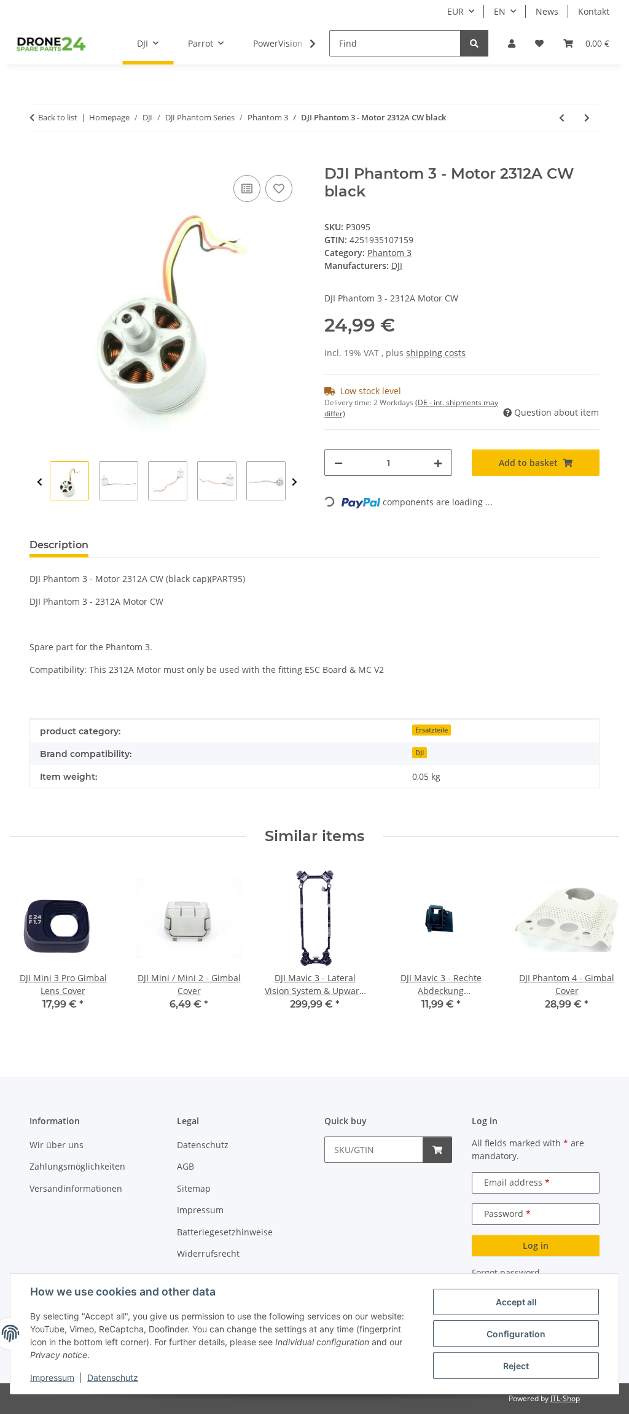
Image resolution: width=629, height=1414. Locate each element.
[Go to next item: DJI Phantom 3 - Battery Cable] (587, 117)
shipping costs (436, 353)
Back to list (57, 117)
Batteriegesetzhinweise (225, 1232)
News (547, 11)
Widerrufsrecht (208, 1253)
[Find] (474, 43)
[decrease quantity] (338, 462)
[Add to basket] (39, 158)
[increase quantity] (437, 462)
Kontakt (593, 11)
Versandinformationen (75, 1188)
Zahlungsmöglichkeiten (77, 1166)
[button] (511, 43)
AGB (185, 1166)
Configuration (515, 1334)
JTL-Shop (565, 1398)
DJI (419, 752)
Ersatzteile (431, 730)
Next (294, 482)
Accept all (516, 1302)
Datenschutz (112, 1377)
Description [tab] (58, 545)
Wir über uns (56, 1145)
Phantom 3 (389, 252)
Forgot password (506, 1272)
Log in (536, 1245)
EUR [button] (455, 11)
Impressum (52, 1377)
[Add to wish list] (278, 188)
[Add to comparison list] (246, 188)
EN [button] (500, 11)
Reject (516, 1366)
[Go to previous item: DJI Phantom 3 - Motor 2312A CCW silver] (561, 117)
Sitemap (194, 1188)
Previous (39, 482)
